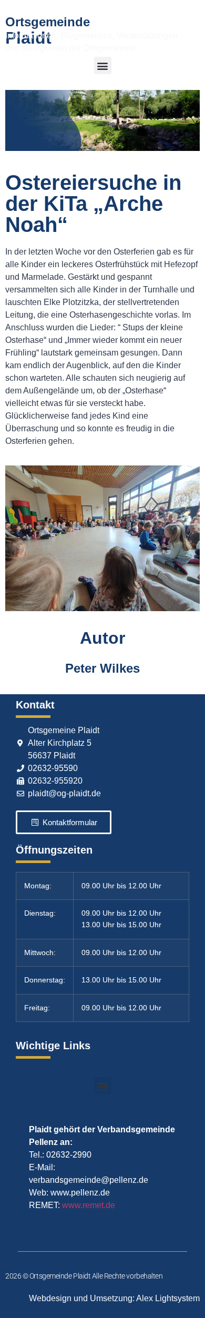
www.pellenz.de (80, 1192)
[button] (102, 65)
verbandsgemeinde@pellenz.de (88, 1179)
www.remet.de (88, 1205)
